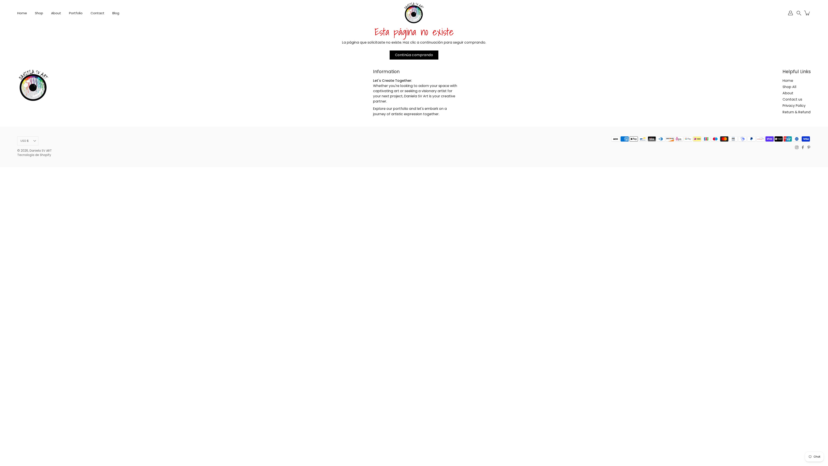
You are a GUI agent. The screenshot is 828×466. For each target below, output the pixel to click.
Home (22, 13)
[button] (799, 13)
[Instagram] (797, 147)
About (56, 13)
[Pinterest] (809, 147)
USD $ (24, 141)
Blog (115, 13)
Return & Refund (797, 112)
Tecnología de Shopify (34, 155)
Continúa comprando (414, 54)
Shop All (789, 86)
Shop (39, 13)
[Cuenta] (790, 12)
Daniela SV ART (41, 151)
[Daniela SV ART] (414, 13)
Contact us (792, 99)
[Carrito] (807, 12)
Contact (97, 13)
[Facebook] (803, 147)
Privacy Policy (794, 105)
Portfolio (76, 13)
